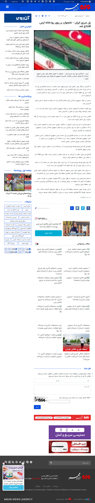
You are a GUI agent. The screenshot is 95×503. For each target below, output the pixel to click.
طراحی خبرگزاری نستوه (80, 499)
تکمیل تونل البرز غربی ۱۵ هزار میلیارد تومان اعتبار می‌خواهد (17, 45)
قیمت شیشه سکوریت (13, 206)
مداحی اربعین (25, 217)
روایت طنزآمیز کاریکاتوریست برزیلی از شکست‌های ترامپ (17, 66)
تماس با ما (46, 486)
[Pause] (65, 234)
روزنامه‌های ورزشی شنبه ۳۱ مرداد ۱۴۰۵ (18, 195)
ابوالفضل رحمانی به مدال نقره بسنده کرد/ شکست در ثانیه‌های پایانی (17, 115)
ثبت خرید (48, 233)
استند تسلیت (9, 213)
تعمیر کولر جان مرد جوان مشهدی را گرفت (18, 135)
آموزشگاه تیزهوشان (11, 228)
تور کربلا (18, 213)
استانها (88, 16)
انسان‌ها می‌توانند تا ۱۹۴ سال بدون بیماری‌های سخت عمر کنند (18, 156)
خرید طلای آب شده (13, 210)
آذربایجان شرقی (79, 16)
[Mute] (68, 234)
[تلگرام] (31, 462)
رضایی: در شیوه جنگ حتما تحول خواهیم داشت (19, 108)
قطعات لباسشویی (25, 228)
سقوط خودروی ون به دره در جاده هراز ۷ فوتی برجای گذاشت (17, 122)
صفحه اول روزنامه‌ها (22, 170)
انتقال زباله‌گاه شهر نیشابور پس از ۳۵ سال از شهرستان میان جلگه (17, 73)
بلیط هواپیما (26, 232)
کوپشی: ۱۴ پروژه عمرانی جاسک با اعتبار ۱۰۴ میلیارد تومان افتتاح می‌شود (16, 84)
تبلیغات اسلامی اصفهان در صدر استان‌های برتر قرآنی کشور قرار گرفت (17, 38)
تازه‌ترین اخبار (25, 26)
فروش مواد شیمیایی (23, 225)
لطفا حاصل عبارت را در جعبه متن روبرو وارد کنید (75, 398)
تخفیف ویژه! (13, 487)
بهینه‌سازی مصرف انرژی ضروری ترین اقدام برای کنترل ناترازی (17, 31)
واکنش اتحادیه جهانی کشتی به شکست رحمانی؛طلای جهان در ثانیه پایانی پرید (17, 128)
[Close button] (23, 463)
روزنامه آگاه (11, 243)
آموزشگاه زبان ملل (18, 236)
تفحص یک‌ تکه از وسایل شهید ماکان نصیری (17, 101)
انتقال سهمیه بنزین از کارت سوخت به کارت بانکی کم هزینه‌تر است (17, 52)
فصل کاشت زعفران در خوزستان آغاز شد (17, 149)
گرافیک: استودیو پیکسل (62, 499)
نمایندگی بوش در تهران (12, 232)
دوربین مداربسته (11, 217)
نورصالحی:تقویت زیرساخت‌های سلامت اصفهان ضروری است (17, 59)
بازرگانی (38, 486)
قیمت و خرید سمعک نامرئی (21, 240)
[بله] (27, 462)
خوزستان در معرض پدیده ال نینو (18, 78)
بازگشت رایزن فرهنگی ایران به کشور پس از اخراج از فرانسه (18, 163)
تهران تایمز (25, 243)
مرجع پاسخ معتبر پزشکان (18, 221)
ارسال (37, 407)
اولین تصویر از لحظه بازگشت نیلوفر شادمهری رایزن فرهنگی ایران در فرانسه (17, 142)
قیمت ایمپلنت (9, 225)
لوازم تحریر (26, 206)
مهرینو (7, 240)
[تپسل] (36, 218)
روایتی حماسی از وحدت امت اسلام (18, 90)
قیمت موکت (27, 213)
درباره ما (55, 486)
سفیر (27, 210)
